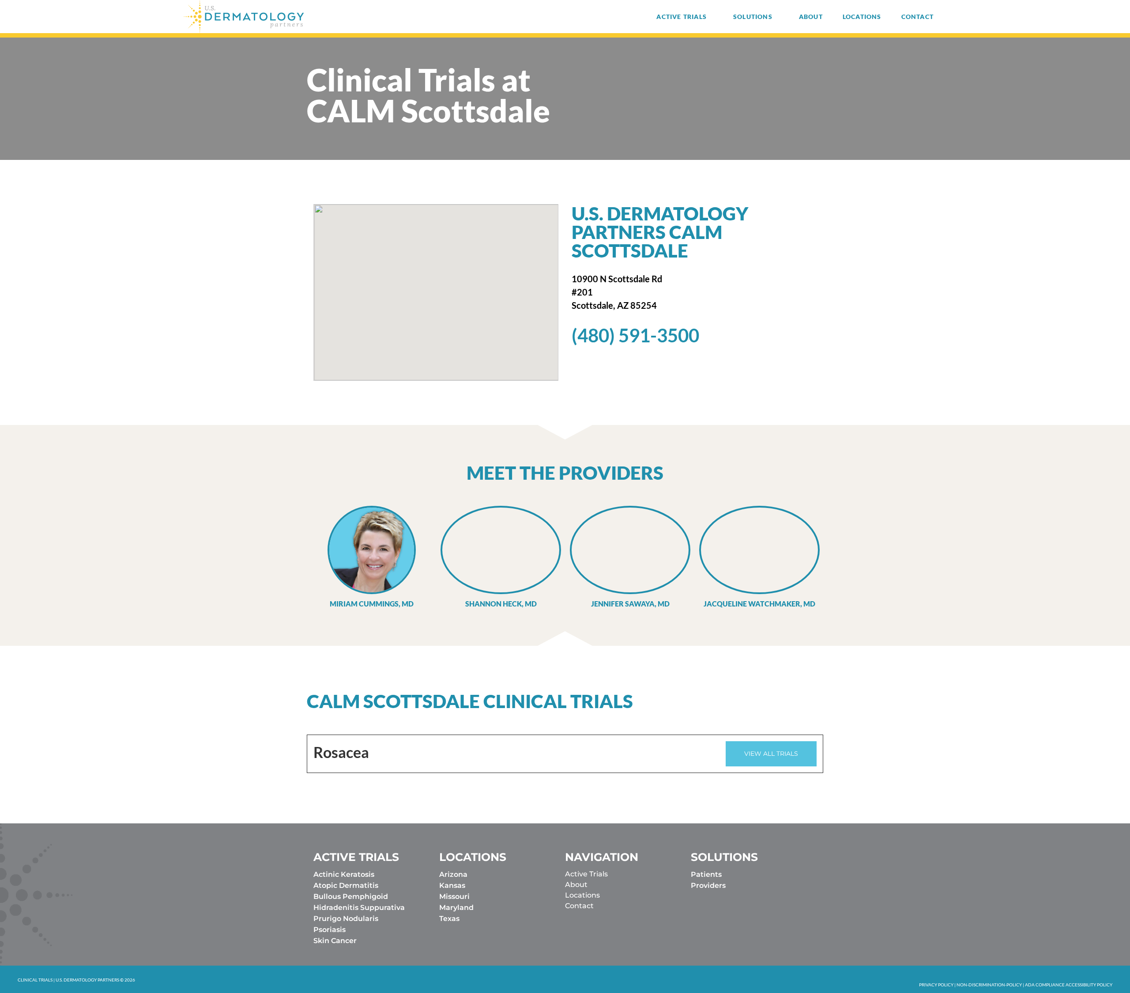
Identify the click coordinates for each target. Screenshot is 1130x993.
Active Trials (681, 16)
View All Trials (771, 754)
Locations (862, 16)
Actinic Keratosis (343, 874)
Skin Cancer (335, 940)
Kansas (452, 885)
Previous (287, 557)
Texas (449, 918)
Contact (917, 16)
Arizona (453, 874)
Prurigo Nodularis (345, 918)
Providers (708, 885)
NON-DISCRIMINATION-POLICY (989, 984)
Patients (706, 874)
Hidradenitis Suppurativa (359, 907)
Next (843, 557)
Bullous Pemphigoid (350, 896)
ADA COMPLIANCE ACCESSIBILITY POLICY (1068, 984)
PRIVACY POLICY (936, 984)
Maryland (456, 907)
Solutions (752, 16)
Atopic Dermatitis (345, 885)
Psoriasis (329, 929)
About (811, 16)
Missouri (454, 896)
